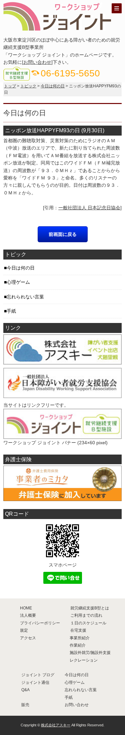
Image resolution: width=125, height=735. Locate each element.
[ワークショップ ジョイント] (58, 27)
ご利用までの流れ (86, 615)
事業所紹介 (80, 638)
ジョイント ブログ (37, 675)
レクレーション (84, 660)
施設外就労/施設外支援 (90, 652)
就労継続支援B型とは (89, 608)
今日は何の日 (53, 86)
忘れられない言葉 (25, 296)
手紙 (11, 311)
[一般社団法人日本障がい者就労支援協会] (62, 394)
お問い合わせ (37, 62)
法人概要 (28, 615)
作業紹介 (78, 645)
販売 (25, 704)
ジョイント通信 (35, 682)
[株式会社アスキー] (62, 361)
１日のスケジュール (88, 623)
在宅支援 (78, 630)
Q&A (25, 689)
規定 (24, 630)
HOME (26, 608)
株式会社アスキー (55, 725)
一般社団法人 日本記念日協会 (89, 207)
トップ (10, 86)
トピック (28, 86)
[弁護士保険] (62, 497)
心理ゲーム (18, 282)
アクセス (28, 638)
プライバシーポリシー (40, 623)
